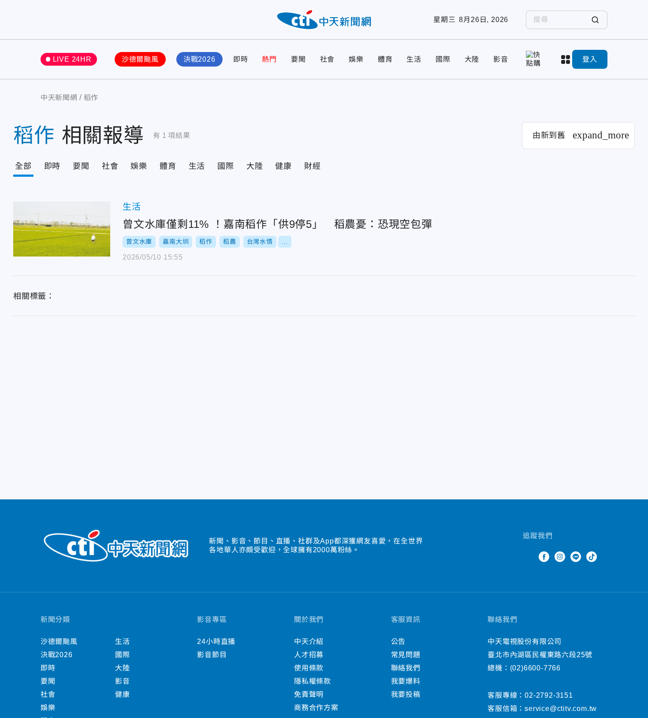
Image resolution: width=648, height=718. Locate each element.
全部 (23, 166)
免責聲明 (309, 694)
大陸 (472, 59)
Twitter (528, 556)
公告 (398, 641)
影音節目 (212, 654)
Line (575, 556)
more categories (566, 59)
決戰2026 (199, 59)
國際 (443, 59)
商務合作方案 (316, 707)
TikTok (591, 556)
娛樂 (356, 59)
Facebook (544, 556)
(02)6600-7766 (535, 668)
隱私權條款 (312, 681)
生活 (413, 59)
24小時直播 (216, 641)
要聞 (298, 59)
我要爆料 (406, 681)
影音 (500, 59)
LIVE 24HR (72, 59)
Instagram (560, 556)
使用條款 (309, 668)
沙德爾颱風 (140, 59)
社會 (327, 59)
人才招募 (309, 654)
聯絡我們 (406, 668)
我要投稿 (406, 694)
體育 (385, 59)
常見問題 (406, 654)
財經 (312, 166)
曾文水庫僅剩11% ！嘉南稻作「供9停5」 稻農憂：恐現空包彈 (61, 229)
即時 (240, 59)
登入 (589, 59)
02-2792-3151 (549, 695)
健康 (283, 166)
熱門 (269, 59)
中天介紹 (309, 641)
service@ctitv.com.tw (561, 708)
